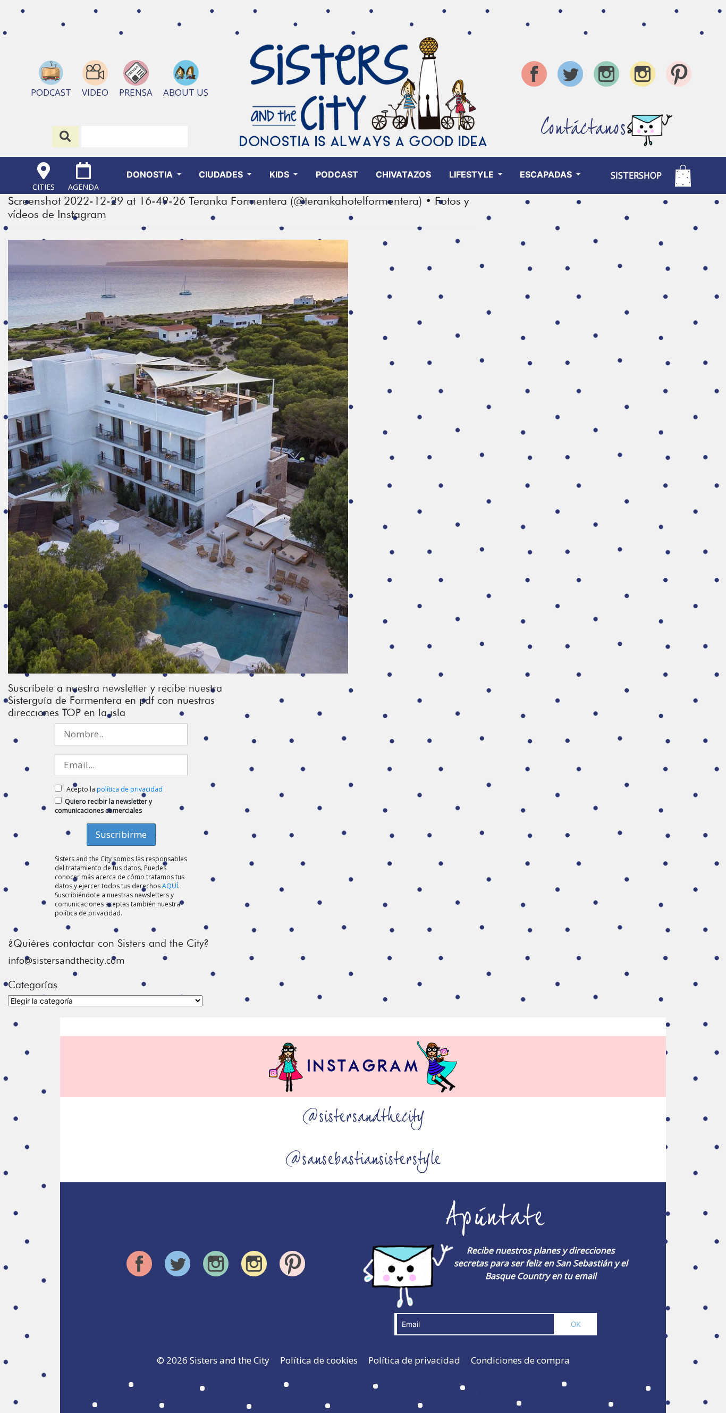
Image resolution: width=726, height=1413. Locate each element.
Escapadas (547, 174)
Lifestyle (472, 174)
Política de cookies (319, 1360)
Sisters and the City (229, 1360)
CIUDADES (222, 174)
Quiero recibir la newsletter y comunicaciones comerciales (103, 806)
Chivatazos (403, 174)
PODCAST (337, 174)
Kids (280, 174)
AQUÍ (170, 885)
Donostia (150, 174)
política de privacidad (130, 789)
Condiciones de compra (520, 1360)
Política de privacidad (414, 1360)
